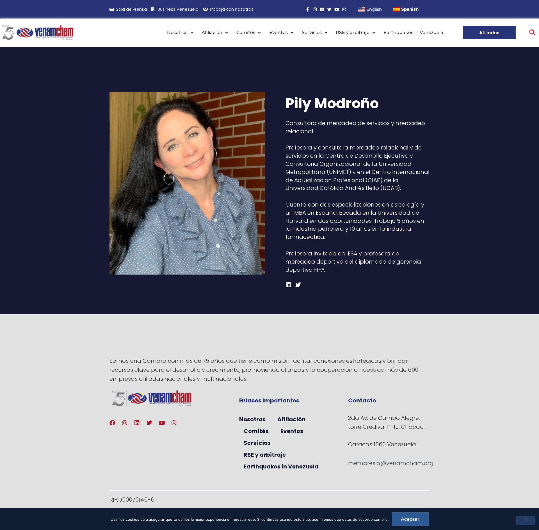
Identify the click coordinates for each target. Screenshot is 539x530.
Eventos (278, 32)
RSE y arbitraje (352, 32)
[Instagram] (315, 9)
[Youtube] (337, 9)
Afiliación (212, 32)
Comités (245, 32)
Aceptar (410, 519)
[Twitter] (329, 9)
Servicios (312, 32)
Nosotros (177, 32)
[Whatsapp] (344, 9)
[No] (525, 520)
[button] (532, 32)
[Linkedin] (322, 9)
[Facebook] (112, 423)
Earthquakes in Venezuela (413, 32)
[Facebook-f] (307, 9)
